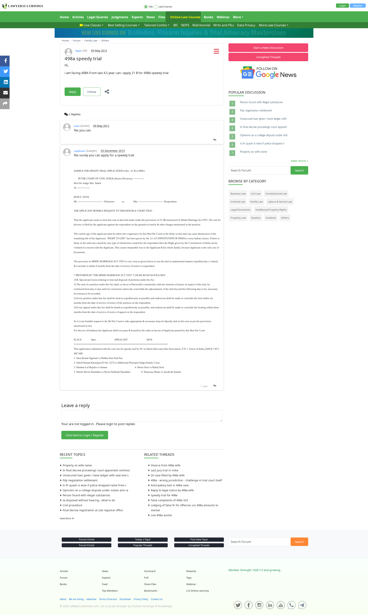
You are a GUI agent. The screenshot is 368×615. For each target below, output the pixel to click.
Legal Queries (97, 17)
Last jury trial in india (164, 470)
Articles (78, 17)
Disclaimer (125, 599)
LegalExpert (80, 150)
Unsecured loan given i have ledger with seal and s (96, 475)
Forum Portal (86, 545)
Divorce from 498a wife (165, 465)
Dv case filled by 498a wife (168, 475)
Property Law (238, 217)
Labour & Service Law (280, 201)
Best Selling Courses (122, 25)
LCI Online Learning (197, 590)
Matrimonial (201, 25)
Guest (77, 125)
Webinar (223, 17)
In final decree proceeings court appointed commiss (96, 470)
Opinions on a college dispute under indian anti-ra (95, 490)
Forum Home (86, 539)
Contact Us (157, 599)
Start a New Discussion (268, 47)
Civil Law (255, 193)
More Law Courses (272, 25)
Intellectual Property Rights (271, 209)
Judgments (120, 17)
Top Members (110, 590)
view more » (299, 161)
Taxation (256, 217)
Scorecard (149, 571)
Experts (137, 17)
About (63, 599)
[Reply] (215, 140)
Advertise (91, 599)
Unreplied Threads (268, 57)
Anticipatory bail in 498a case (170, 485)
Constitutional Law (276, 193)
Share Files (150, 584)
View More (66, 518)
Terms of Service (108, 599)
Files (161, 17)
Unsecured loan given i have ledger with (263, 119)
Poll (146, 577)
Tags (188, 577)
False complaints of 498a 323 (169, 500)
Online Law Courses (184, 17)
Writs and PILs (223, 25)
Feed (105, 584)
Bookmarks (150, 590)
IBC (175, 25)
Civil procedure (72, 505)
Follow (91, 92)
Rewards (191, 571)
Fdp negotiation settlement (80, 480)
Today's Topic (142, 539)
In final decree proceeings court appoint (263, 127)
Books (208, 17)
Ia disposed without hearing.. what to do (89, 500)
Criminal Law (238, 201)
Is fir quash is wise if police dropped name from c (95, 485)
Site (151, 6)
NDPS (185, 25)
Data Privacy (246, 25)
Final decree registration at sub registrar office (93, 510)
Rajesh (78, 50)
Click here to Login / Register (85, 435)
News (150, 17)
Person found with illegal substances (86, 495)
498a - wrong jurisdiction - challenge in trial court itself (186, 480)
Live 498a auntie (161, 515)
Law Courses (165, 6)
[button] (216, 52)
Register (357, 5)
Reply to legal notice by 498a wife (172, 490)
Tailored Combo (155, 25)
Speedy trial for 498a (164, 495)
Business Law (238, 193)
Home (64, 17)
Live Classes (92, 25)
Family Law (256, 201)
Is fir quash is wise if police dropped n (262, 143)
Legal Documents (241, 209)
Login (342, 5)
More (237, 17)
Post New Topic (199, 539)
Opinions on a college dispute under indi (263, 135)
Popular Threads (142, 545)
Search (299, 170)
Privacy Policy (141, 599)
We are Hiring (76, 599)
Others (285, 217)
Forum (63, 577)
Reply (72, 92)
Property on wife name (77, 465)
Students (271, 217)
